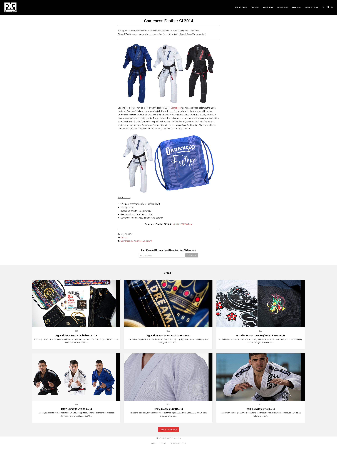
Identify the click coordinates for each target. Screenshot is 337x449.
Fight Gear (268, 7)
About (153, 443)
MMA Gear (296, 7)
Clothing (124, 237)
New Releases (241, 7)
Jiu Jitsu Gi (147, 241)
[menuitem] (241, 7)
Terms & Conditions (178, 443)
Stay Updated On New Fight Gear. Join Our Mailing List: (168, 250)
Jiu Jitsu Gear (311, 7)
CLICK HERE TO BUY (182, 224)
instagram (329, 7)
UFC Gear (255, 7)
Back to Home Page (168, 429)
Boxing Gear (282, 7)
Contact (163, 443)
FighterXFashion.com (172, 438)
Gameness (176, 108)
